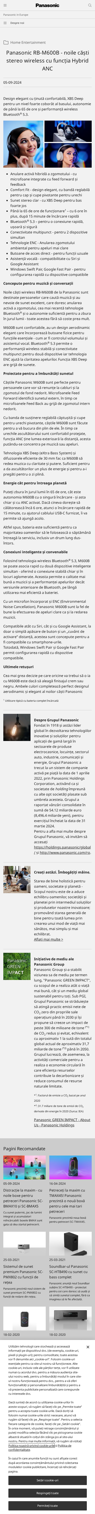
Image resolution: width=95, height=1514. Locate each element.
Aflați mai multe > (48, 939)
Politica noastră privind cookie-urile (31, 1446)
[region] (47, 1427)
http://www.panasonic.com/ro (65, 852)
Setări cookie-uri (47, 1480)
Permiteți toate (47, 1506)
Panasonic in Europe (15, 15)
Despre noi (17, 23)
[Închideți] (88, 1347)
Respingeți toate (47, 1493)
